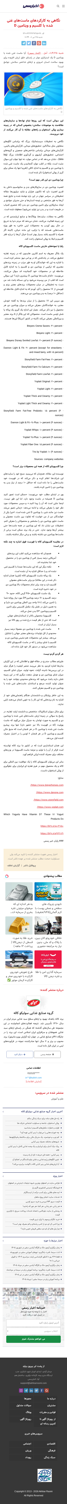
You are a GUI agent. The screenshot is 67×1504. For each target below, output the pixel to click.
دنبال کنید (18, 1054)
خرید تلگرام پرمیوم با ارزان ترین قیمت (44, 1219)
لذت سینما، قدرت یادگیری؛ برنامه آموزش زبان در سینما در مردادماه (33, 1270)
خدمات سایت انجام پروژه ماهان (47, 1197)
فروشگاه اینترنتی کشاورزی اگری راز (46, 1187)
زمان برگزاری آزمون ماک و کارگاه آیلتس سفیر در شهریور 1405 (35, 1247)
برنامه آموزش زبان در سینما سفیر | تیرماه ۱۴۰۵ (41, 1279)
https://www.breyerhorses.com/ (46, 785)
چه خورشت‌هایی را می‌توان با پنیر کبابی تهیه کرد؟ (39, 1132)
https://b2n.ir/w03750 (52, 826)
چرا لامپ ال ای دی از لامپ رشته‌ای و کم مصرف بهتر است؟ (36, 1224)
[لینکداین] (31, 1390)
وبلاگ (28, 1412)
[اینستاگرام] (21, 1390)
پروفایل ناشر (29, 866)
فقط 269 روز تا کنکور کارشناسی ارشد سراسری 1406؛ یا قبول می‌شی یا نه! (35, 1258)
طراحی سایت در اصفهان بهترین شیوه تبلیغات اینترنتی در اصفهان (34, 1183)
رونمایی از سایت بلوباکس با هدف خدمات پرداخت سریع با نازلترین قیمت (33, 1212)
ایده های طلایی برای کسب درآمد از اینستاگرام (42, 1192)
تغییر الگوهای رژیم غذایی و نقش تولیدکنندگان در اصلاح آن (36, 1159)
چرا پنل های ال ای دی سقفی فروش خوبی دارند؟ (40, 1228)
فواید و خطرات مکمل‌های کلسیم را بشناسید (41, 1128)
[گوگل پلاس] (46, 1390)
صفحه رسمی (46, 1054)
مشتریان (51, 1406)
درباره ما (51, 1399)
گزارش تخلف (13, 866)
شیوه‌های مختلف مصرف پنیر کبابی (45, 1141)
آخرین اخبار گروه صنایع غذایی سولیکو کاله (42, 1112)
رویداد (28, 1458)
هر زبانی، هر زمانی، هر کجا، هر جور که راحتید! (41, 1206)
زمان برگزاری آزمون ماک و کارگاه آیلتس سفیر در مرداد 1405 (36, 1265)
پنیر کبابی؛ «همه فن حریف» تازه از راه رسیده (41, 1155)
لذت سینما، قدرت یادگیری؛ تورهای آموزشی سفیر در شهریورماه (35, 1252)
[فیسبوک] (41, 1390)
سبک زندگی (49, 1458)
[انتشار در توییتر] (29, 43)
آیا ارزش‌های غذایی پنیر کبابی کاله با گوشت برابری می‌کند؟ (35, 1164)
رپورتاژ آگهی (25, 1419)
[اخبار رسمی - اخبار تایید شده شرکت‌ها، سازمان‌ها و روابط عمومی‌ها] (33, 6)
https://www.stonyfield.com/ (48, 800)
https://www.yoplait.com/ (50, 807)
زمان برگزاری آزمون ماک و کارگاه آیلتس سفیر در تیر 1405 (37, 1274)
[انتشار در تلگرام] (23, 43)
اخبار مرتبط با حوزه (53, 1241)
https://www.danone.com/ (49, 793)
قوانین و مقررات (47, 1412)
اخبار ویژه (58, 1176)
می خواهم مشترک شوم (33, 1339)
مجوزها (27, 1399)
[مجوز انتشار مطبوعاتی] (45, 1476)
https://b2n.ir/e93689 (52, 834)
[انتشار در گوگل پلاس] (39, 43)
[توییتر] (36, 1390)
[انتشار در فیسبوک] (34, 43)
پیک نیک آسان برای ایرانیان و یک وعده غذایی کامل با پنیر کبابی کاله (33, 1148)
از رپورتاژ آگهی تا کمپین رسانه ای (48, 1421)
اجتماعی (27, 1444)
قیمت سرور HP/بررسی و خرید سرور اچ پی (43, 1201)
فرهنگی (51, 1451)
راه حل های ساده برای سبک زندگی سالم (43, 1118)
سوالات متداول (23, 1406)
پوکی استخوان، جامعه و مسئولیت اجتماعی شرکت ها (38, 1123)
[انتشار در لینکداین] (44, 43)
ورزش (28, 1451)
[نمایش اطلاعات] (33, 1082)
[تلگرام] (26, 1390)
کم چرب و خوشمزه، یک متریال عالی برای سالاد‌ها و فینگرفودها (34, 1137)
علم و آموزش (57, 1099)
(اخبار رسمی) (34, 53)
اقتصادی (51, 1444)
